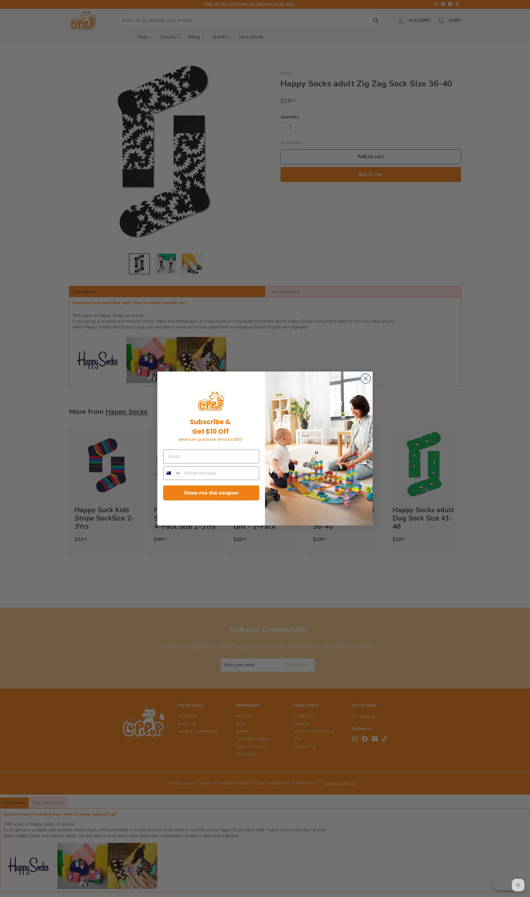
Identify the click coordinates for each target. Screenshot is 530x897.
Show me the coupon (211, 492)
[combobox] (172, 473)
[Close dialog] (365, 378)
